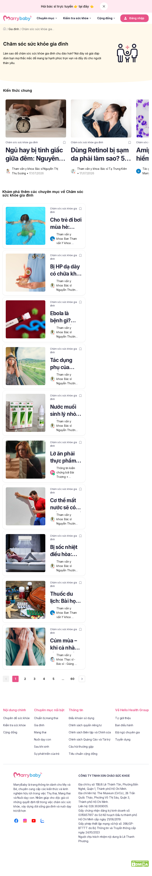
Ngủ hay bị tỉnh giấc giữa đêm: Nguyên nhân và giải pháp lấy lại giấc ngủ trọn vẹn (34, 154)
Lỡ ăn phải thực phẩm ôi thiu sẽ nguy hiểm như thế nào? (65, 457)
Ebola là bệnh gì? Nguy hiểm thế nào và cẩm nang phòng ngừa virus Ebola (65, 317)
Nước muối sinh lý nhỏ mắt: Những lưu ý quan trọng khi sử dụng (64, 411)
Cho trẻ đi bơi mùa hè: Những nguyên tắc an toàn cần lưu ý (65, 224)
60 (72, 678)
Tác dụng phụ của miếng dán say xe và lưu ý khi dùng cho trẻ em (65, 364)
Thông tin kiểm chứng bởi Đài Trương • (66, 472)
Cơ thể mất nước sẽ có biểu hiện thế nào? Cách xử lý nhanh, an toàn (65, 504)
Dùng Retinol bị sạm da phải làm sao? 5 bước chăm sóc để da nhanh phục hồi (100, 154)
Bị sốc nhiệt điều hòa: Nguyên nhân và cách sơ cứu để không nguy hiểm (64, 551)
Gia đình (14, 29)
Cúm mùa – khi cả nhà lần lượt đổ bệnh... (63, 644)
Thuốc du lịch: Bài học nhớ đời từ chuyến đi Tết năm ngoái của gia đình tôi (66, 598)
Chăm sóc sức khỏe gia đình (40, 29)
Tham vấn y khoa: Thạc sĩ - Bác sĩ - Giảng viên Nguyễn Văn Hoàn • (67, 663)
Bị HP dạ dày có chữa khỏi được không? (65, 270)
